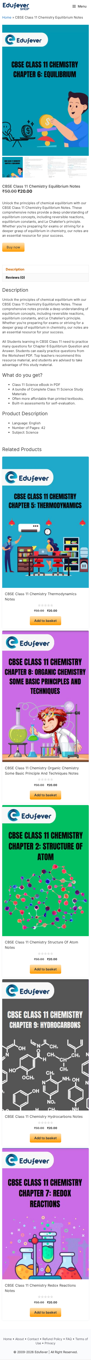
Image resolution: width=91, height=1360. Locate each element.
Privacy (50, 1343)
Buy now (13, 247)
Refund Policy (52, 1339)
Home (6, 17)
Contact (33, 1339)
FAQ (69, 1339)
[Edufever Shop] (16, 6)
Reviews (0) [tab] (15, 277)
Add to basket (45, 621)
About (19, 1339)
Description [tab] (15, 269)
